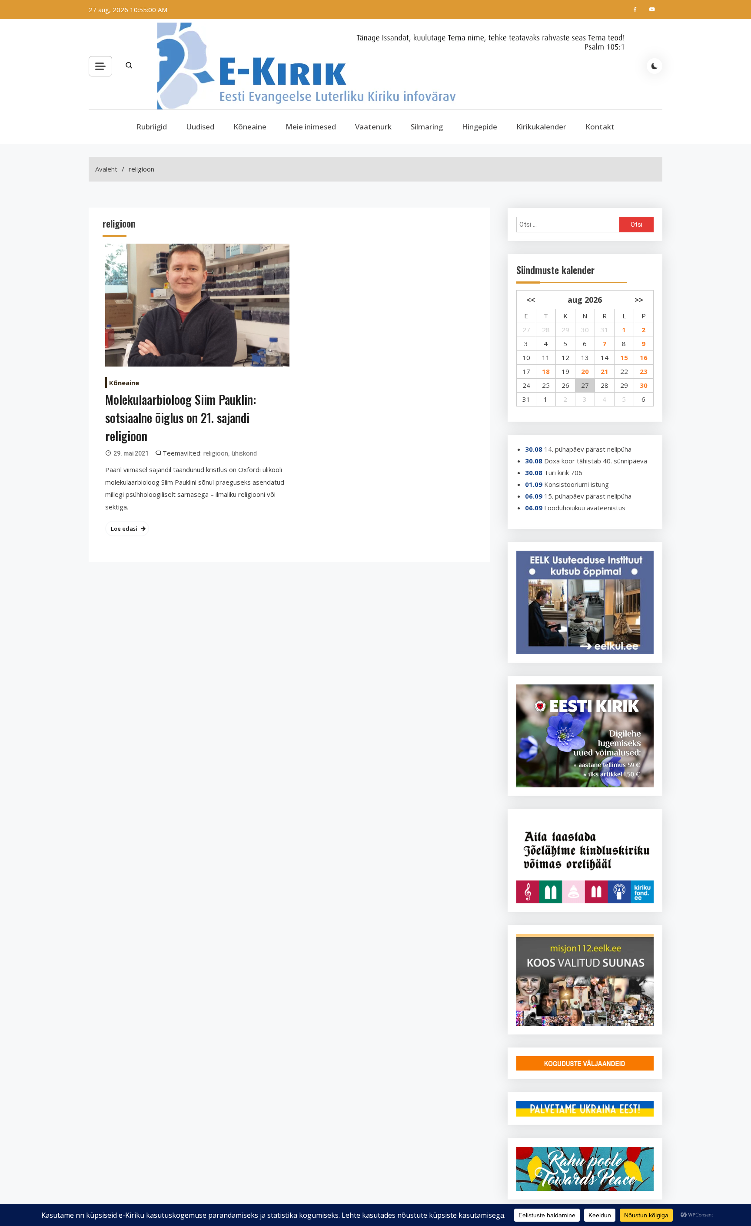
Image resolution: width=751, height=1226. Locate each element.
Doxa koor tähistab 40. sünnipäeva (595, 460)
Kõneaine (249, 127)
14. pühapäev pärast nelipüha (587, 449)
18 (546, 371)
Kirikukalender (541, 127)
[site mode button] (654, 66)
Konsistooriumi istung (576, 484)
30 (644, 385)
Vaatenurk (373, 127)
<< (530, 299)
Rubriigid (151, 127)
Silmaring (427, 127)
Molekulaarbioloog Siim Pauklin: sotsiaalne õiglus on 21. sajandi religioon (180, 417)
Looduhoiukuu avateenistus (584, 507)
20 (585, 371)
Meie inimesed (311, 127)
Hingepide (479, 127)
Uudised (200, 127)
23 (644, 371)
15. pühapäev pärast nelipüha (587, 496)
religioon (215, 453)
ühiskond (244, 453)
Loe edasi (124, 528)
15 (624, 357)
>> (639, 299)
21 (604, 371)
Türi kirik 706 (563, 472)
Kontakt (600, 127)
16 (644, 357)
